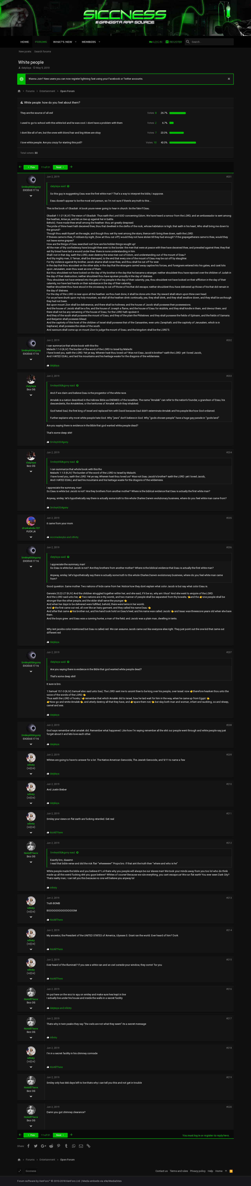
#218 (229, 1048)
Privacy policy (198, 1171)
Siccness (31, 1171)
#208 (229, 725)
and (64, 537)
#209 (229, 754)
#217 (229, 1018)
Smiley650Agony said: (62, 385)
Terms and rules (179, 1171)
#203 (229, 376)
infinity (31, 764)
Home (219, 1171)
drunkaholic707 (31, 528)
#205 (229, 518)
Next (59, 167)
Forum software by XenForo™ (49, 1181)
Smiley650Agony (31, 186)
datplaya (26, 67)
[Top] (226, 1171)
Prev (32, 167)
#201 (229, 176)
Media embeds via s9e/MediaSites (102, 1181)
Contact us (162, 1171)
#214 (229, 930)
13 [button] (151, 142)
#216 (229, 989)
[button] (76, 42)
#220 (229, 1107)
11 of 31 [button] (45, 167)
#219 (229, 1077)
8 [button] (151, 112)
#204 (229, 452)
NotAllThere (31, 853)
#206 (229, 547)
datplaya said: (58, 186)
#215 (229, 959)
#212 (229, 843)
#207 (229, 652)
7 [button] (151, 132)
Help (210, 1171)
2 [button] (151, 122)
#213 (229, 898)
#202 (229, 340)
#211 (229, 813)
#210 (229, 784)
